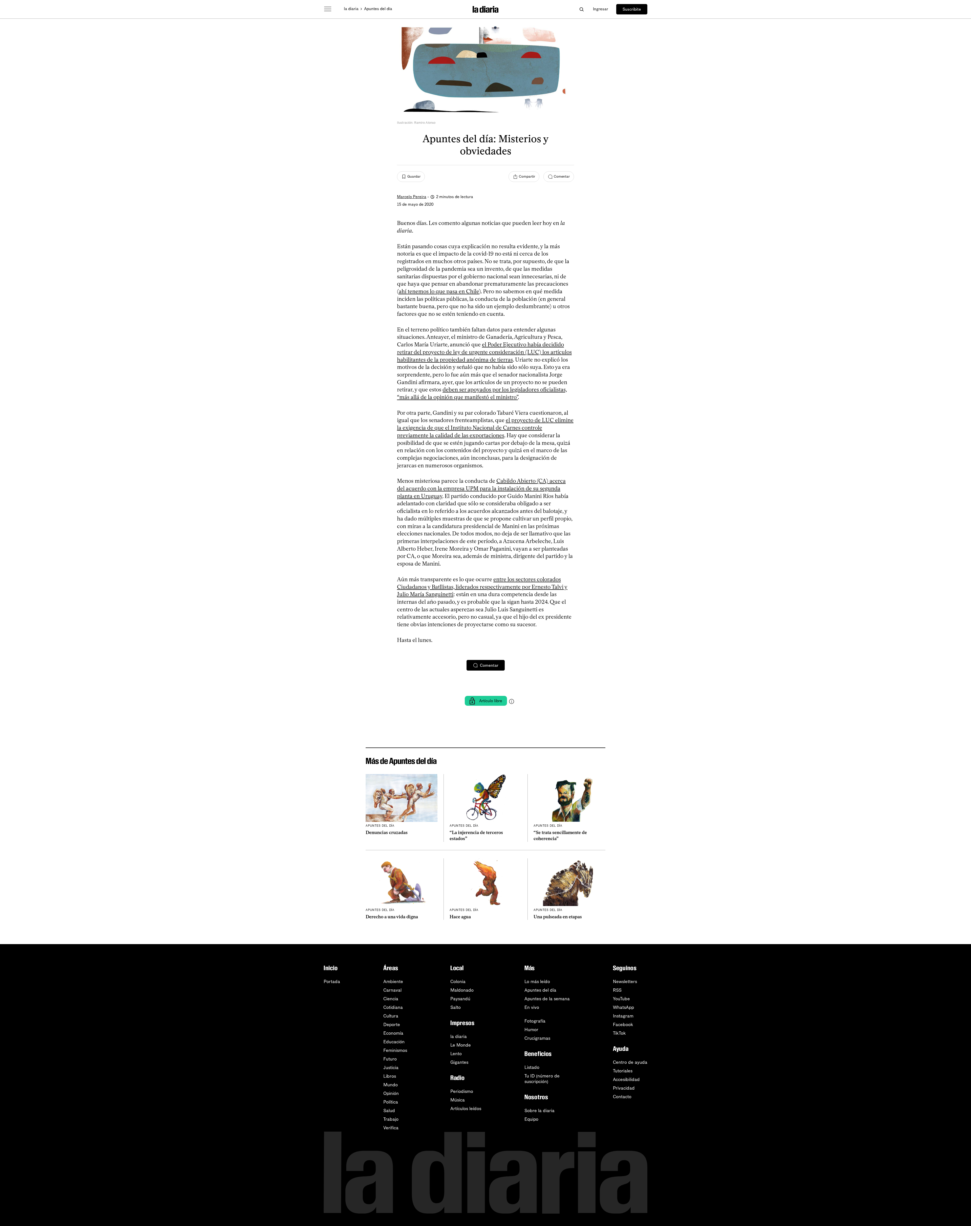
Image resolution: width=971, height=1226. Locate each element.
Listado (531, 1067)
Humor (531, 1029)
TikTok (619, 1033)
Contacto (622, 1096)
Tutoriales (622, 1071)
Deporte (391, 1024)
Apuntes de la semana (547, 999)
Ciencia (390, 999)
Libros (389, 1076)
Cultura (390, 1016)
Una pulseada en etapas (558, 917)
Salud (389, 1110)
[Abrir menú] (328, 9)
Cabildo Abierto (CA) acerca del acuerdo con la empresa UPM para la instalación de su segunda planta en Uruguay (481, 488)
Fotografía (534, 1021)
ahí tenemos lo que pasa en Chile (439, 291)
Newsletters (625, 981)
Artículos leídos (465, 1108)
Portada (332, 981)
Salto (455, 1007)
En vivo (531, 1007)
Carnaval (392, 990)
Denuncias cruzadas (387, 832)
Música (457, 1100)
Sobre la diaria (539, 1110)
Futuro (390, 1059)
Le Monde (460, 1045)
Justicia (391, 1067)
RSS (617, 990)
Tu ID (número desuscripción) (542, 1078)
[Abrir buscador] (581, 9)
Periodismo (461, 1091)
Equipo (531, 1119)
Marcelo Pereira (411, 196)
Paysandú (460, 999)
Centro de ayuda (630, 1062)
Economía (393, 1033)
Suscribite (632, 9)
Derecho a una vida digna (392, 917)
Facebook (623, 1024)
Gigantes (459, 1062)
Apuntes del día (378, 8)
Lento (456, 1053)
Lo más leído (537, 981)
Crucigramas (537, 1038)
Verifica (391, 1128)
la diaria (351, 8)
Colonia (458, 981)
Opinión (391, 1093)
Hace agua (460, 917)
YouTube (621, 999)
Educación (394, 1042)
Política (390, 1102)
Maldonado (462, 990)
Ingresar (600, 9)
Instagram (623, 1016)
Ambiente (393, 981)
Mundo (390, 1085)
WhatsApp (623, 1007)
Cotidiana (393, 1007)
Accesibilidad (626, 1079)
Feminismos (395, 1050)
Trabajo (391, 1119)
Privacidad (624, 1088)
